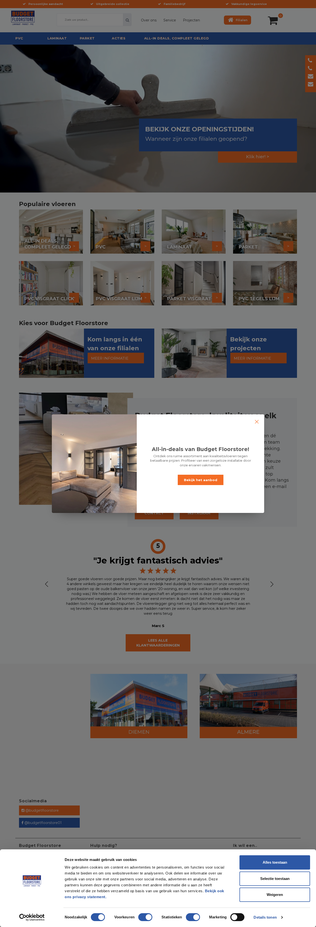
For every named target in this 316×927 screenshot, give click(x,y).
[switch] (140, 915)
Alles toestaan (275, 862)
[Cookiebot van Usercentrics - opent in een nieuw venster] (32, 917)
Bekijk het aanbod (200, 480)
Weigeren (275, 894)
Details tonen (265, 917)
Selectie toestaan (275, 878)
